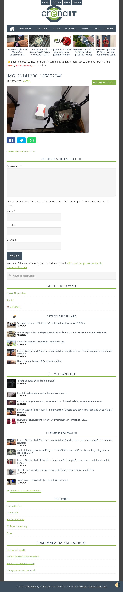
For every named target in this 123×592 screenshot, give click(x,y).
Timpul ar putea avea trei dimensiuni (36, 380)
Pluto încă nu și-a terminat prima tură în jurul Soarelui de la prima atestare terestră (59, 401)
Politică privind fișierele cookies (23, 556)
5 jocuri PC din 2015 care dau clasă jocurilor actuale (61, 52)
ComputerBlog (14, 505)
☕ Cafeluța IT (14, 306)
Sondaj (10, 299)
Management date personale (21, 570)
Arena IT (61, 14)
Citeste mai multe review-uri (25, 490)
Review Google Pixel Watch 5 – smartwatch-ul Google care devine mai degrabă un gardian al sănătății (17, 55)
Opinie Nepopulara (16, 293)
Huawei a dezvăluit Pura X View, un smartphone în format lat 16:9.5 (52, 419)
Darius (83, 586)
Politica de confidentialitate (20, 563)
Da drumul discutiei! (105, 82)
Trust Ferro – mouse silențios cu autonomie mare (42, 479)
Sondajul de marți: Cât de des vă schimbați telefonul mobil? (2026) (51, 323)
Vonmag (27, 65)
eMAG (11, 65)
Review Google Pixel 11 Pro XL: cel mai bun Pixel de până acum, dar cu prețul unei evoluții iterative (105, 54)
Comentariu (14, 166)
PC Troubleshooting (17, 526)
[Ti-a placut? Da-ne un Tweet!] (22, 140)
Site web (11, 239)
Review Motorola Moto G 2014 (21, 151)
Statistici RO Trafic (98, 586)
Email (11, 225)
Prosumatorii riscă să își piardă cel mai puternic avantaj (83, 52)
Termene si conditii (16, 549)
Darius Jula (12, 512)
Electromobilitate (15, 519)
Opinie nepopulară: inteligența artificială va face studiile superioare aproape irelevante (61, 332)
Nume (11, 211)
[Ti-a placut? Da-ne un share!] (12, 140)
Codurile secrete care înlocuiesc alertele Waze (40, 341)
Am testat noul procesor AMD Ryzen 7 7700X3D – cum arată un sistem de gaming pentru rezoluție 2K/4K (39, 55)
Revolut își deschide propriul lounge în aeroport (41, 392)
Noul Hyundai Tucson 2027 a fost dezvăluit (39, 360)
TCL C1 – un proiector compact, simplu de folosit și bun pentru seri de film (55, 469)
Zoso (9, 532)
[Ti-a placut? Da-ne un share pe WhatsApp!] (32, 140)
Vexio (18, 65)
